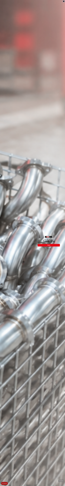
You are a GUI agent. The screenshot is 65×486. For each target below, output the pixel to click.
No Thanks (49, 248)
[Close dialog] (64, 1)
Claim (48, 245)
